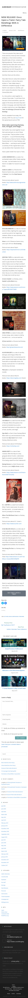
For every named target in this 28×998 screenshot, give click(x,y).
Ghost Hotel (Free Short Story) (8, 765)
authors (6, 616)
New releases (15, 616)
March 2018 (4, 851)
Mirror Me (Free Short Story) (7, 762)
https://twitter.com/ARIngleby (15, 941)
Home (13, 985)
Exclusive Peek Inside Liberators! (9, 768)
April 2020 (3, 811)
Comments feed (5, 914)
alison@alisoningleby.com (14, 937)
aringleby (4, 30)
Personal (3, 891)
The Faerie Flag (8, 989)
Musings (3, 885)
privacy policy (15, 961)
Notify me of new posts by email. (13, 734)
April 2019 (3, 820)
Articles (13, 993)
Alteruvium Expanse (17, 989)
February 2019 (4, 823)
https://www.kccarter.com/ (14, 523)
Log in (2, 910)
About (8, 993)
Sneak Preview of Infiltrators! (14, 649)
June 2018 (3, 842)
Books (10, 616)
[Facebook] (14, 2)
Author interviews (5, 874)
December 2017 (5, 859)
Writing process (5, 902)
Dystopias (3, 879)
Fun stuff (3, 882)
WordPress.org (4, 915)
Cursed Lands (4, 876)
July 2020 (3, 806)
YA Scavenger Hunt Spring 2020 (8, 771)
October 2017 (4, 865)
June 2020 (3, 809)
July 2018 (3, 840)
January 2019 (4, 825)
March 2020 (4, 814)
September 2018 (5, 834)
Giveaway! (18, 993)
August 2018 (4, 837)
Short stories (4, 893)
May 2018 (3, 845)
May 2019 (3, 817)
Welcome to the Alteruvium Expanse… (14, 670)
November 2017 (5, 862)
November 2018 (5, 831)
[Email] (15, 2)
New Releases (21, 30)
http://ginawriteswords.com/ (14, 347)
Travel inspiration (5, 896)
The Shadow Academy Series (17, 987)
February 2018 (4, 854)
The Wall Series (6, 987)
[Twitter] (12, 2)
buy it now (19, 118)
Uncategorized (4, 899)
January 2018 (4, 857)
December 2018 (5, 828)
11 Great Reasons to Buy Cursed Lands (14, 688)
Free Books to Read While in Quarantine (10, 774)
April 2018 (3, 848)
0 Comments (5, 32)
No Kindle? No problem (14, 990)
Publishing (21, 616)
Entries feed (4, 912)
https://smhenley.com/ (12, 446)
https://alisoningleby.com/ (14, 378)
